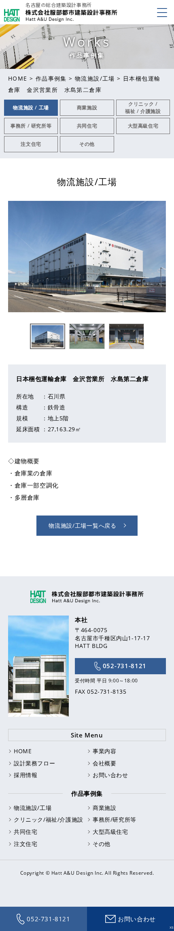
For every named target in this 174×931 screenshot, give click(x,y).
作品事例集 (51, 78)
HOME (18, 78)
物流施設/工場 (95, 78)
